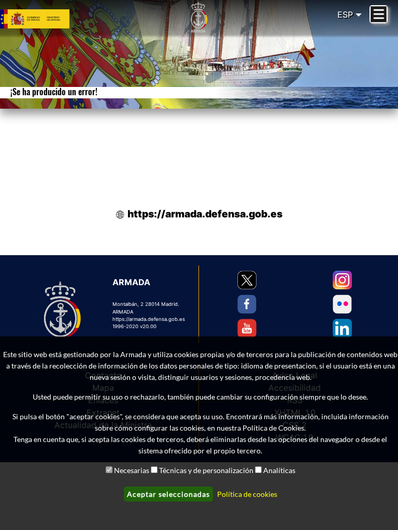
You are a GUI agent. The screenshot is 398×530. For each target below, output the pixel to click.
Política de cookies (247, 494)
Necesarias (131, 470)
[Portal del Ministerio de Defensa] (50, 19)
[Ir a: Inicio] (199, 17)
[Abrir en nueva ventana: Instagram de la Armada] (342, 280)
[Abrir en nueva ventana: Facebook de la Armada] (247, 304)
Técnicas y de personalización (206, 470)
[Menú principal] (378, 14)
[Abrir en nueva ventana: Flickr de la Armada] (342, 304)
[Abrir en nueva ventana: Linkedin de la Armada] (342, 328)
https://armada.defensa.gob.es (204, 214)
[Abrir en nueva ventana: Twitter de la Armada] (247, 280)
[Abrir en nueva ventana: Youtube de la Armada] (247, 328)
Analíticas (279, 470)
